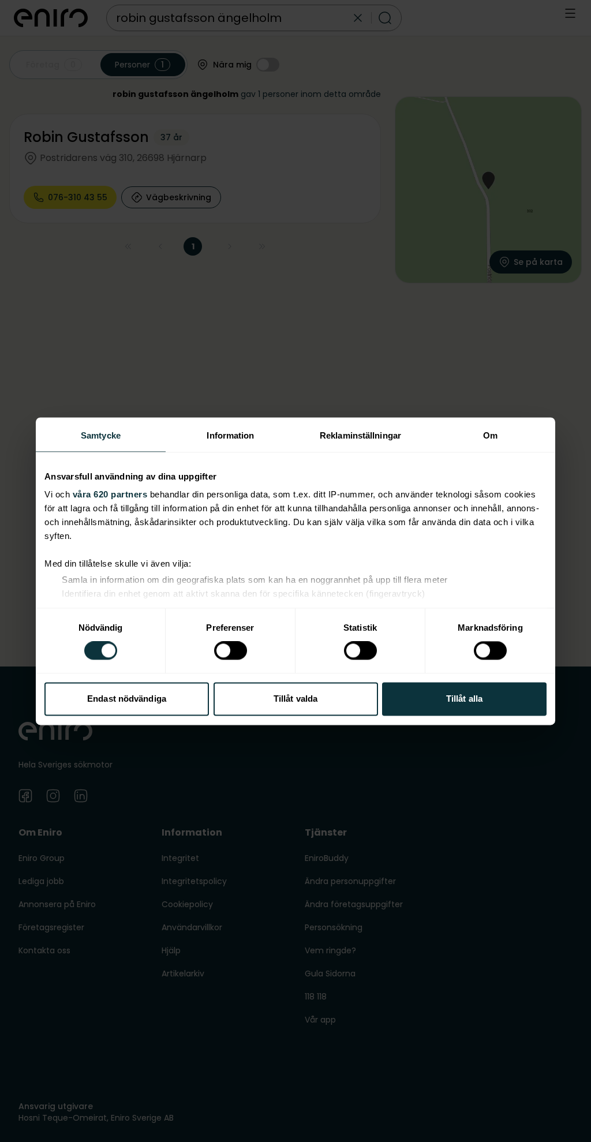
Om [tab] (490, 435)
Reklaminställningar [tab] (360, 435)
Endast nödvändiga (126, 698)
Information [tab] (230, 435)
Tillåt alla (464, 698)
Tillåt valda (295, 698)
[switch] (230, 651)
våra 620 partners (110, 494)
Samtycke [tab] (101, 435)
